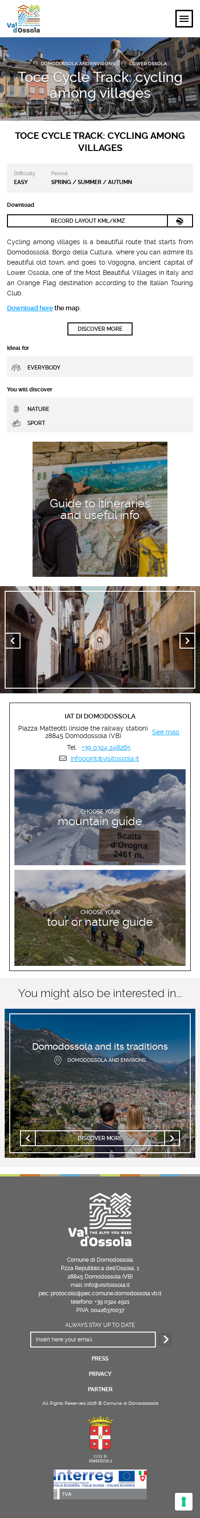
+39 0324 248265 (106, 747)
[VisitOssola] (23, 19)
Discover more (100, 329)
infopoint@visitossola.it (105, 758)
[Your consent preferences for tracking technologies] (184, 1502)
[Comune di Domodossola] (100, 1437)
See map (166, 732)
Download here (30, 308)
